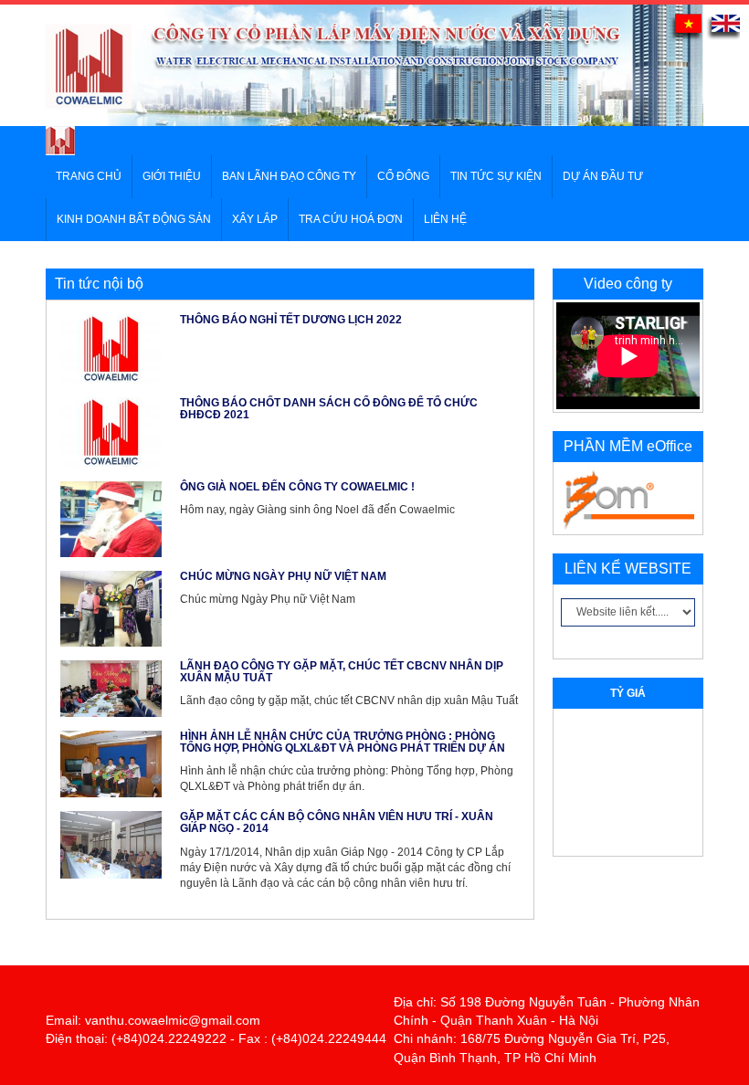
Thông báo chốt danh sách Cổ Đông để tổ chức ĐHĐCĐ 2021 (329, 408)
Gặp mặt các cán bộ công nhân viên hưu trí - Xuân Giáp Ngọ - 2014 (336, 822)
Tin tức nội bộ (99, 283)
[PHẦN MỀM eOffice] (628, 497)
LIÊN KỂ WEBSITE (627, 568)
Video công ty (628, 283)
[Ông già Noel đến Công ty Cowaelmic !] (111, 517)
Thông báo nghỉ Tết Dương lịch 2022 (291, 319)
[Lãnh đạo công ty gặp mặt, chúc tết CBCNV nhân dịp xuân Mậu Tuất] (111, 687)
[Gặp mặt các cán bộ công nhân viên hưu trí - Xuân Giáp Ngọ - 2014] (111, 843)
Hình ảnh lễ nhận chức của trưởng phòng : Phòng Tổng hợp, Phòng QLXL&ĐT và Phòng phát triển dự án (342, 742)
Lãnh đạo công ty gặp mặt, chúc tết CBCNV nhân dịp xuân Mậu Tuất (341, 671)
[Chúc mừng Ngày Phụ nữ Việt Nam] (111, 607)
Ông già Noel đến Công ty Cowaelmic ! (297, 486)
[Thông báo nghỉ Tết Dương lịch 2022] (111, 348)
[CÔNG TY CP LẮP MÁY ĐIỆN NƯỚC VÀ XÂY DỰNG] (60, 139)
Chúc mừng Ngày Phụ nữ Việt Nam (283, 576)
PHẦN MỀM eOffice (628, 446)
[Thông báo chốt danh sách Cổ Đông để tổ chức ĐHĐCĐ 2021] (111, 431)
